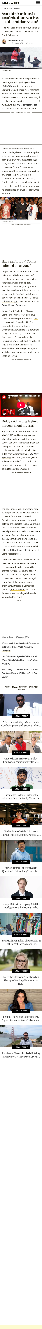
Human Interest (14, 8)
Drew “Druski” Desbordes (14, 305)
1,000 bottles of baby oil (19, 550)
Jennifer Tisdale (16, 40)
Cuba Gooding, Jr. (10, 301)
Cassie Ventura (18, 589)
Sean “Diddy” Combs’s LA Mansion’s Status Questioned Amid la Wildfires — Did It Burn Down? (20, 673)
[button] (38, 3)
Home (4, 8)
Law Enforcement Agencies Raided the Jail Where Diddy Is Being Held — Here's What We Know (20, 660)
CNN (36, 318)
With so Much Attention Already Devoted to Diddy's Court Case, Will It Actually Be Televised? (20, 647)
